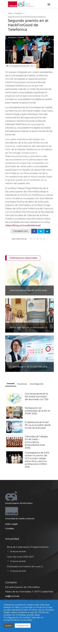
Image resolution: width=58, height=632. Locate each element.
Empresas (19, 13)
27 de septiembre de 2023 (19, 66)
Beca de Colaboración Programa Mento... (28, 547)
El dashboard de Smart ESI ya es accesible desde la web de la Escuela (38, 425)
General (21, 37)
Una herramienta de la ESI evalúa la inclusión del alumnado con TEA (36, 396)
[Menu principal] (49, 4)
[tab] (10, 383)
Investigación (36, 384)
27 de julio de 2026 (18, 561)
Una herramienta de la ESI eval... (29, 290)
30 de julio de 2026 (18, 552)
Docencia (22, 384)
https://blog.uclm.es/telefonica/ (23, 225)
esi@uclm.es (12, 596)
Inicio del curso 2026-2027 (20, 556)
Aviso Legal (11, 524)
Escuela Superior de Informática (18, 503)
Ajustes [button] (8, 625)
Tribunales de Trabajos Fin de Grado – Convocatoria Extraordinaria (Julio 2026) (36, 442)
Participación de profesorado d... (29, 327)
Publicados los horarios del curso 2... (25, 566)
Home (10, 13)
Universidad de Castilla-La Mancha (19, 519)
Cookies (9, 528)
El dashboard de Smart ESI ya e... (29, 366)
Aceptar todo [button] (22, 625)
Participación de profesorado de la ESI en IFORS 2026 (37, 411)
